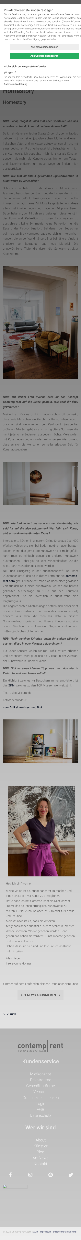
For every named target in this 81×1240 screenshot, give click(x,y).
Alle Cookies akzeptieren (44, 55)
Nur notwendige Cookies (44, 46)
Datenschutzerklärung (15, 84)
